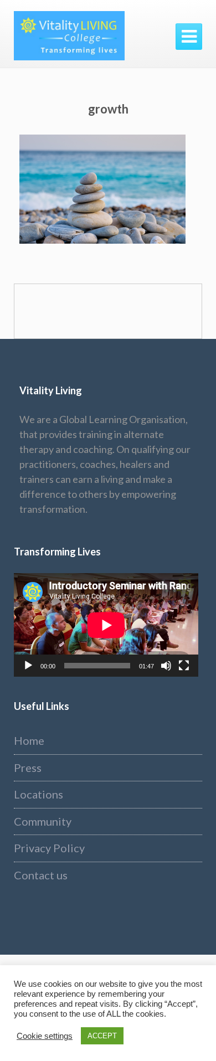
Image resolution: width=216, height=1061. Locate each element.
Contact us (41, 875)
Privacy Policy (49, 847)
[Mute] (166, 665)
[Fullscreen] (183, 665)
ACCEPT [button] (102, 1036)
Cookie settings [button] (45, 1036)
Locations (38, 794)
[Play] (28, 665)
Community (42, 821)
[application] (106, 625)
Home (29, 740)
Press (28, 767)
